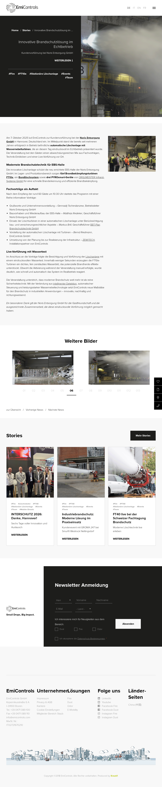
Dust (62, 629)
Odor (99, 629)
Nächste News (56, 409)
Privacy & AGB (44, 702)
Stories (26, 30)
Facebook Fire (109, 706)
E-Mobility (72, 709)
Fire (81, 629)
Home (15, 30)
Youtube (106, 702)
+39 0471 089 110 (20, 713)
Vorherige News (34, 409)
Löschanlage (92, 256)
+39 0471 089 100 (20, 709)
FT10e (9, 177)
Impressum (43, 698)
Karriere (41, 706)
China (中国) (135, 704)
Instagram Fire (109, 713)
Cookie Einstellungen (48, 709)
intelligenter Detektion (65, 283)
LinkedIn (106, 698)
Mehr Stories (143, 435)
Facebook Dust (109, 709)
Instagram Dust (109, 717)
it (134, 7)
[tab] (24, 390)
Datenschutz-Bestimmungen (91, 638)
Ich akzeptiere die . (83, 638)
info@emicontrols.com (18, 717)
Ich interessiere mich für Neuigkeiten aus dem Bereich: (79, 622)
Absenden (128, 623)
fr (144, 7)
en (139, 7)
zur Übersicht (13, 409)
